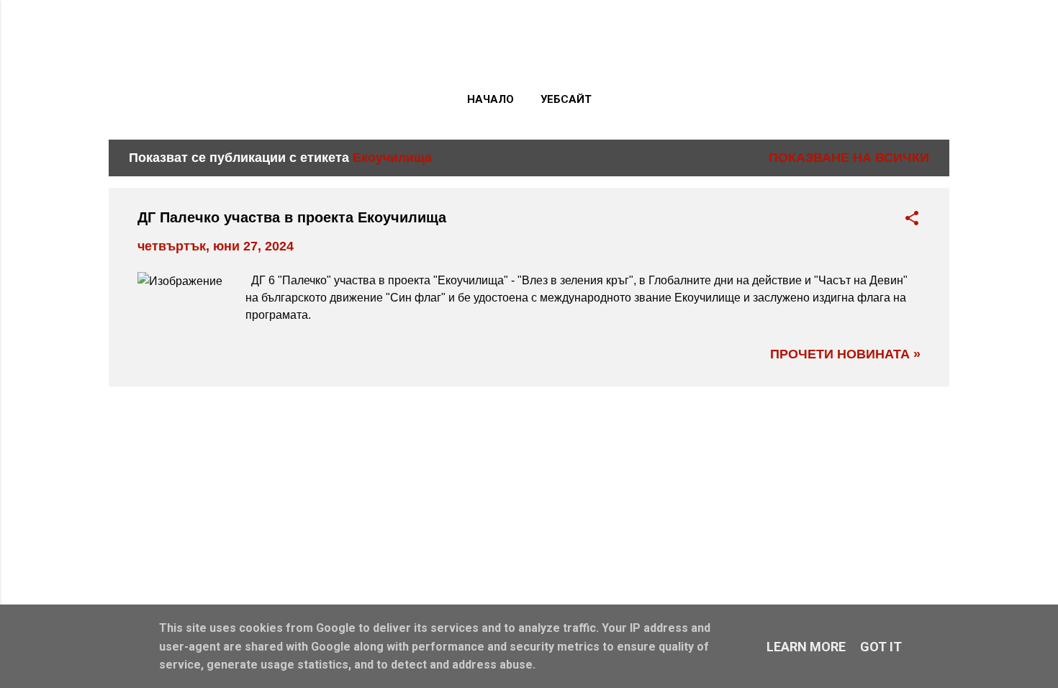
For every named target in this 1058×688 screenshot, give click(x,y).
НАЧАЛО (490, 99)
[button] (912, 219)
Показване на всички (849, 157)
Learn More (806, 646)
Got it (881, 646)
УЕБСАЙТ (566, 99)
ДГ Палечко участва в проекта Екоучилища (291, 217)
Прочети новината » (845, 354)
